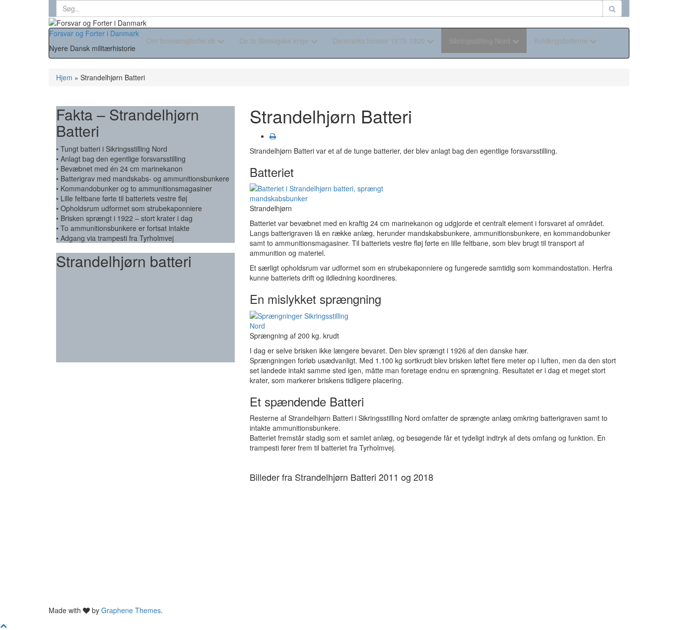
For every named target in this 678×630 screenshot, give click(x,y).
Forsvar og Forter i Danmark (94, 33)
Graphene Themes (131, 610)
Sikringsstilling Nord (480, 41)
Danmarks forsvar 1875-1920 (380, 41)
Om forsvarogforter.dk (181, 41)
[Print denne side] (273, 136)
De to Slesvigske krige (275, 41)
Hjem (64, 77)
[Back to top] (3, 625)
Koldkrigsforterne (562, 41)
